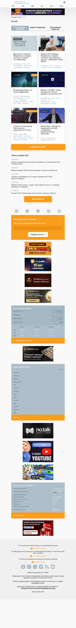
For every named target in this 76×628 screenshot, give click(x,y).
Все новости (38, 199)
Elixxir (15, 138)
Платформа (57, 67)
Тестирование (18, 65)
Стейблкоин (17, 64)
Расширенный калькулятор (22, 340)
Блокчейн (26, 67)
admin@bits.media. (38, 583)
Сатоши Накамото (19, 98)
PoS (49, 100)
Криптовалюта (25, 96)
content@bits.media (39, 556)
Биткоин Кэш (45, 98)
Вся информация (19, 515)
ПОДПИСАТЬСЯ (37, 235)
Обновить (16, 417)
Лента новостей (19, 155)
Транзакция (23, 100)
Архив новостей (38, 592)
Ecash (50, 67)
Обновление (45, 103)
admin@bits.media (40, 548)
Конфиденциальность (20, 102)
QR (54, 588)
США (24, 64)
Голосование (17, 67)
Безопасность (23, 138)
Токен (15, 100)
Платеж (43, 138)
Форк (28, 64)
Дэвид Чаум (23, 134)
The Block (16, 140)
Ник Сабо (25, 103)
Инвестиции (28, 65)
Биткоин (16, 96)
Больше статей (37, 147)
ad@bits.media (39, 562)
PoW (28, 98)
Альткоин (53, 103)
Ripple (31, 138)
